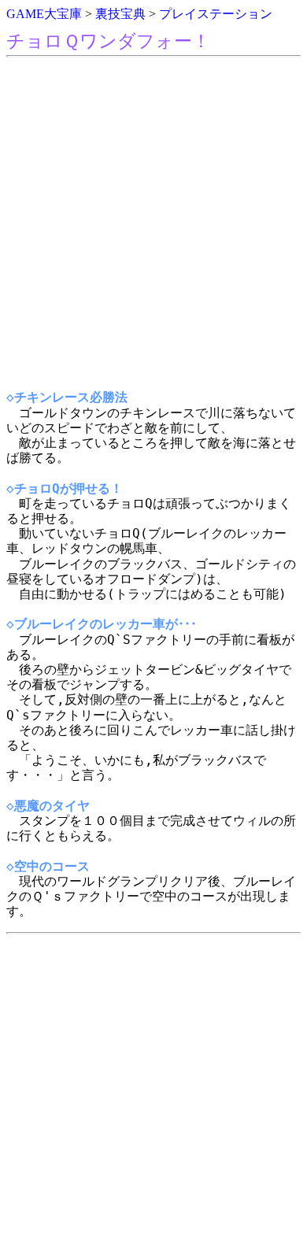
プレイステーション (215, 13)
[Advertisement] (153, 223)
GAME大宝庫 (44, 13)
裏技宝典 (120, 13)
